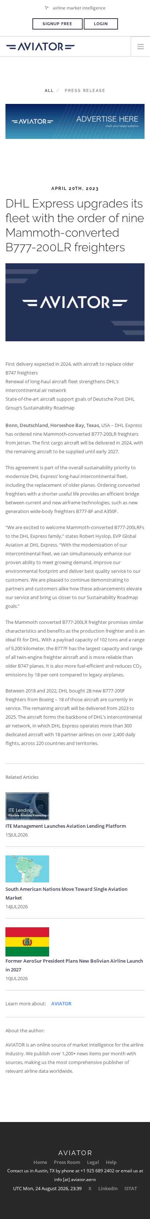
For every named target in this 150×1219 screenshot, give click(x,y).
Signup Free (57, 24)
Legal (93, 1162)
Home (40, 1162)
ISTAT (131, 1188)
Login (101, 24)
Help (111, 1162)
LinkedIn (108, 1188)
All (49, 90)
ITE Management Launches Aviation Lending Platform (65, 826)
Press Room (67, 1162)
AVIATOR (61, 1003)
